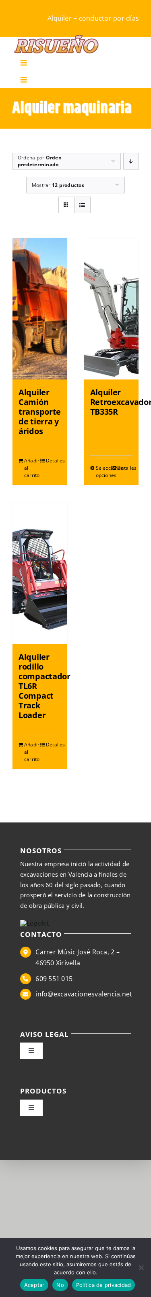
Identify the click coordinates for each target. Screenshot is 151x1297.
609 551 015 (53, 978)
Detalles (53, 460)
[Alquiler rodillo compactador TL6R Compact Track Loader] (39, 573)
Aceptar (34, 1285)
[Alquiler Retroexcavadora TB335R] (111, 308)
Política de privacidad (103, 1285)
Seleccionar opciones (103, 471)
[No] (141, 1267)
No (60, 1285)
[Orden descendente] (131, 161)
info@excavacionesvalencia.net (83, 994)
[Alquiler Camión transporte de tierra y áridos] (39, 308)
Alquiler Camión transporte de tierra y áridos (40, 412)
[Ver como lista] (82, 205)
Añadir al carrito (31, 468)
